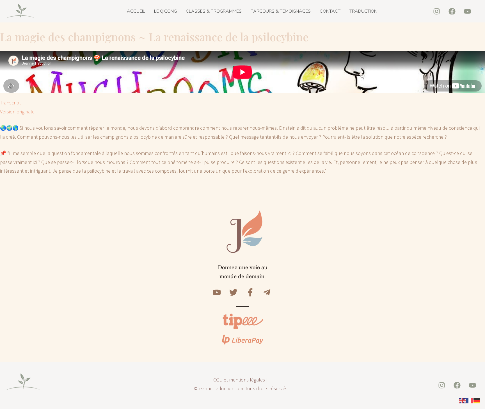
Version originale (17, 111)
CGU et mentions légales (239, 379)
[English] (462, 400)
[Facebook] (452, 11)
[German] (477, 400)
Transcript (10, 102)
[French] (469, 400)
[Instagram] (436, 11)
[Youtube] (467, 11)
